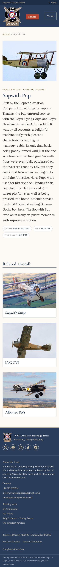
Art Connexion (10, 509)
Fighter (43, 228)
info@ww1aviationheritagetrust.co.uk (21, 492)
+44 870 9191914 (10, 488)
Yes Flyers (8, 513)
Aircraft (6, 33)
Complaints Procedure (13, 549)
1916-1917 (16, 235)
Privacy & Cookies (11, 541)
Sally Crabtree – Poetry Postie (18, 518)
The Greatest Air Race (14, 522)
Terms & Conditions (32, 541)
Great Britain (17, 228)
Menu (50, 16)
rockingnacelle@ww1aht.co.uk (18, 497)
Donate (32, 16)
